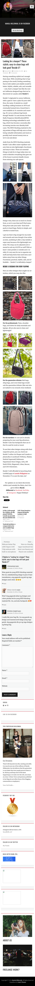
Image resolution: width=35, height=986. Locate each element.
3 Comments (13, 73)
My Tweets (6, 845)
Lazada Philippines (21, 473)
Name (4, 670)
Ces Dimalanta (7, 760)
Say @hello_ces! (7, 832)
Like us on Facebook (10, 714)
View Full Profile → (8, 785)
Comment (6, 645)
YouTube (26, 490)
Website (4, 686)
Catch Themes (22, 982)
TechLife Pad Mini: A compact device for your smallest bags (9, 526)
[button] (10, 171)
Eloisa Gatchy (12, 590)
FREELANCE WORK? (11, 969)
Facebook (19, 490)
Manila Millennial (17, 980)
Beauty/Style (7, 71)
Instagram (12, 493)
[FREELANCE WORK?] (17, 955)
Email (4, 678)
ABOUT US (7, 940)
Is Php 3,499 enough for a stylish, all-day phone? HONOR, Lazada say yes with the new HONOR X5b (9, 514)
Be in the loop (17, 30)
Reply (4, 583)
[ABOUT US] (17, 926)
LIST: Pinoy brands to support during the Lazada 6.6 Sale (24, 512)
